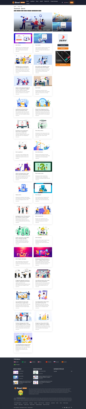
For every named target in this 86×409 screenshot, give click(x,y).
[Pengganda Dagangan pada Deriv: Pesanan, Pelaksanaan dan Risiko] (23, 274)
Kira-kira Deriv (25, 402)
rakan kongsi (65, 402)
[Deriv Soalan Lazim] (43, 167)
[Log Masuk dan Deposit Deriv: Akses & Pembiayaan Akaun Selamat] (23, 102)
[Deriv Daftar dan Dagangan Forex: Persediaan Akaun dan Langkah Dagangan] (43, 60)
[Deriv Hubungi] (43, 231)
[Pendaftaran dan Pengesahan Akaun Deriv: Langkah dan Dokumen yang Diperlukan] (23, 124)
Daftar (27, 1)
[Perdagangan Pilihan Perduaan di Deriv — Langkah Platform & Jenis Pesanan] (43, 252)
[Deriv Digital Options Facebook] (62, 407)
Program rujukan (39, 404)
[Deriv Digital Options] (20, 389)
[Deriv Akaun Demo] (43, 124)
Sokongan (31, 402)
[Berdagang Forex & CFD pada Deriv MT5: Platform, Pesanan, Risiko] (23, 209)
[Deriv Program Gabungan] (23, 252)
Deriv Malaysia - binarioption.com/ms (20, 407)
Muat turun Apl (41, 402)
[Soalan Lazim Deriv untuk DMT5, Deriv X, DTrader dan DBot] (23, 231)
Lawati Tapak (63, 45)
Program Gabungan (54, 1)
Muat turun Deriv (46, 404)
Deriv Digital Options (17, 402)
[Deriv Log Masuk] (23, 145)
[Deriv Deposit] (43, 188)
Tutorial (27, 3)
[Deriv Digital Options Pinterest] (71, 407)
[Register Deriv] (62, 57)
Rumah (15, 6)
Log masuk (32, 1)
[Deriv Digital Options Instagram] (69, 407)
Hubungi (15, 404)
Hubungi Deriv (30, 407)
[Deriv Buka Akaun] (43, 145)
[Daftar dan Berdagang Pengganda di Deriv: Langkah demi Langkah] (23, 81)
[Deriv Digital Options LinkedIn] (67, 407)
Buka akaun (63, 48)
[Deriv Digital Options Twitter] (64, 407)
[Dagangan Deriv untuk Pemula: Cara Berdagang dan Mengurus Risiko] (23, 60)
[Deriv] (62, 42)
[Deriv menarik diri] (43, 209)
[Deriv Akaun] (23, 38)
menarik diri (46, 1)
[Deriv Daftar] (43, 38)
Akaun (61, 402)
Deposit (41, 1)
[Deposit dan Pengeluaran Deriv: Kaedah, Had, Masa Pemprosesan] (43, 102)
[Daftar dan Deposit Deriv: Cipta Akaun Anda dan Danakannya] (23, 167)
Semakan (35, 402)
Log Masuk (53, 402)
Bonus (37, 1)
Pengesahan (48, 402)
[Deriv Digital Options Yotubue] (66, 407)
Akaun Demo (32, 404)
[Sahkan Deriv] (23, 188)
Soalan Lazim (26, 404)
